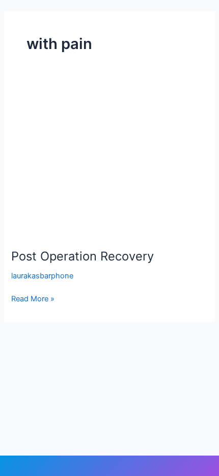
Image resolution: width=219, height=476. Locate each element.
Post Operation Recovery (82, 256)
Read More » (32, 298)
